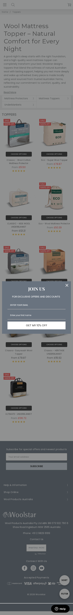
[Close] (67, 285)
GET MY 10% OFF (36, 325)
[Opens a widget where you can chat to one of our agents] (60, 609)
